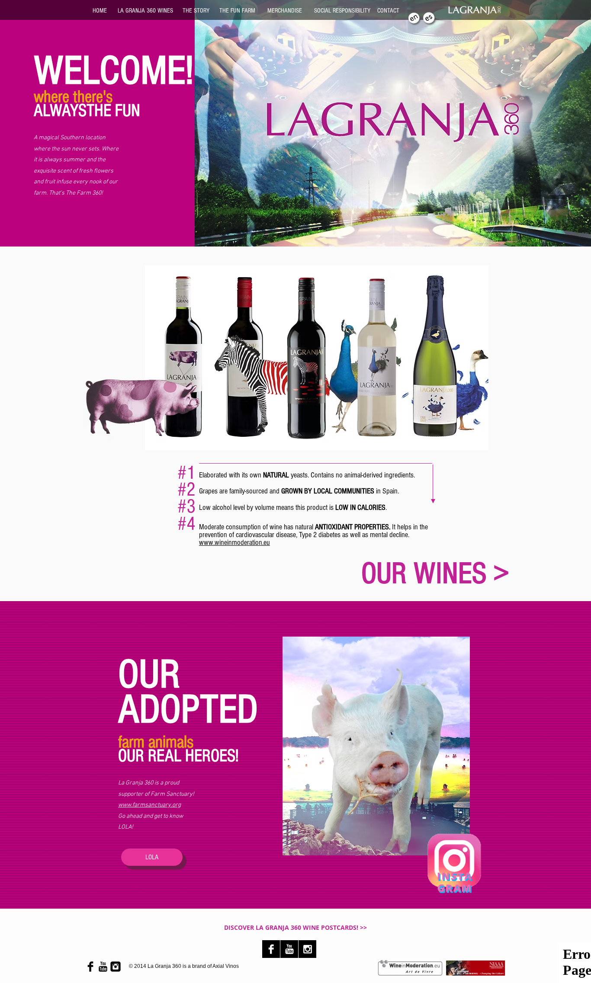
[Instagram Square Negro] (115, 966)
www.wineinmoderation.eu (234, 542)
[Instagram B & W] (307, 949)
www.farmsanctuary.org (149, 805)
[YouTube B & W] (289, 949)
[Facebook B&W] (271, 949)
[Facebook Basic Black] (90, 966)
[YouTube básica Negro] (103, 966)
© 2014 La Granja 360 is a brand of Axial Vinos (184, 966)
